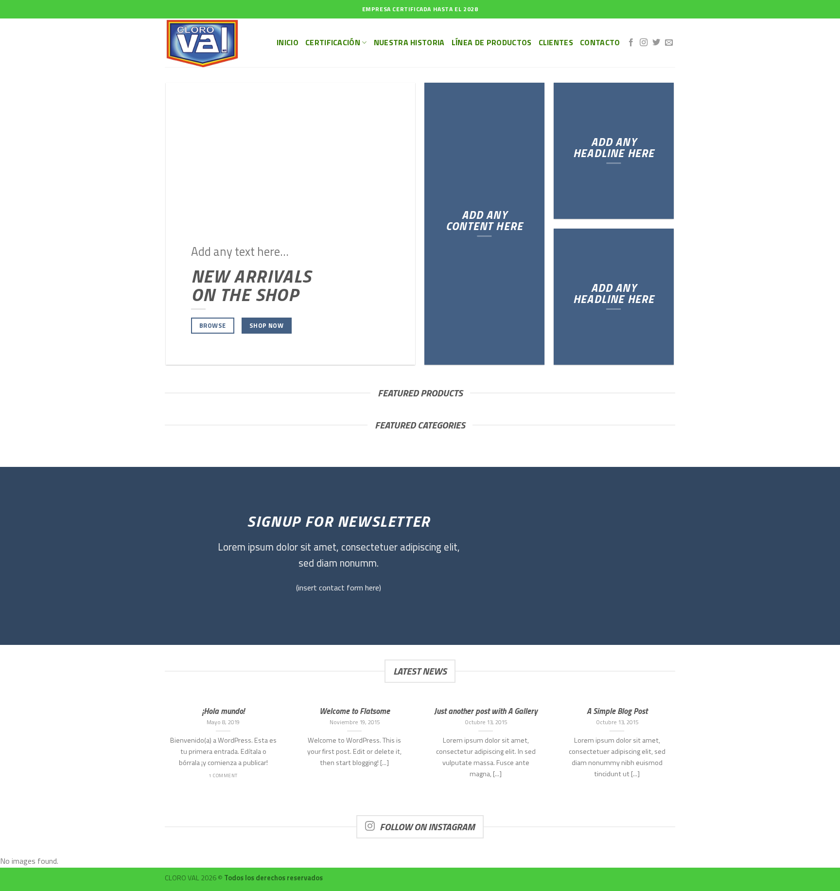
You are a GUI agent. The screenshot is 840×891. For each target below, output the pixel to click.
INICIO (287, 42)
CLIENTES (556, 42)
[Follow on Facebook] (631, 42)
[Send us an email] (669, 42)
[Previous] (163, 756)
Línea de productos (492, 42)
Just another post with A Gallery (486, 711)
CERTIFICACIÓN (332, 42)
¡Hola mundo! (223, 711)
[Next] (677, 756)
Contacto (600, 42)
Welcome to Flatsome (354, 711)
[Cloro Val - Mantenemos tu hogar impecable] (213, 42)
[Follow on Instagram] (644, 42)
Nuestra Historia (409, 42)
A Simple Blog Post (617, 711)
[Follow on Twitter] (656, 42)
